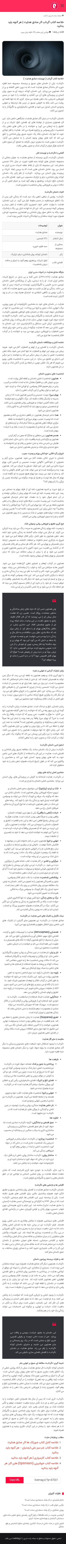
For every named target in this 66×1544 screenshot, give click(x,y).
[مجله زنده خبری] (54, 6)
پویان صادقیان (58, 1510)
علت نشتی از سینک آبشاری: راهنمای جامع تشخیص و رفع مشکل (35, 1525)
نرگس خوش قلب (57, 1505)
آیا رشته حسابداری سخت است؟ (37, 1500)
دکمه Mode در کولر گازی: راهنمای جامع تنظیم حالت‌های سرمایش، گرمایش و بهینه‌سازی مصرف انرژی (33, 1517)
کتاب (45, 15)
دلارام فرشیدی (58, 1500)
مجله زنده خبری (55, 15)
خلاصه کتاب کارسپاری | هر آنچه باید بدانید (34, 1458)
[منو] (62, 7)
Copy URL (15, 1480)
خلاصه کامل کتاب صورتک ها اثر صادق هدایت (33, 1442)
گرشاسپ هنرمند (57, 1515)
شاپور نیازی (59, 1523)
